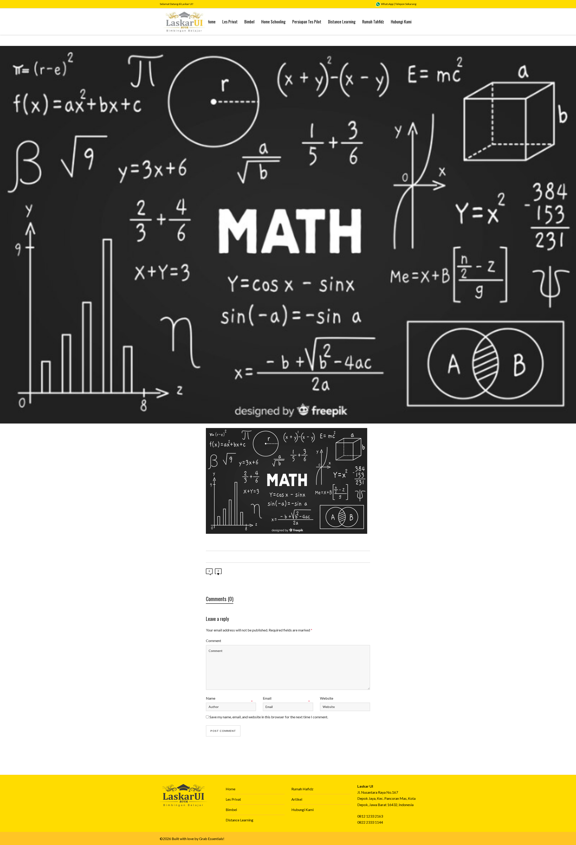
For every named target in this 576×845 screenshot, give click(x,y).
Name (210, 698)
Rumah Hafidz (302, 789)
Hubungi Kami (302, 809)
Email (267, 698)
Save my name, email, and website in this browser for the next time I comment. (268, 717)
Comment (213, 640)
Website (326, 698)
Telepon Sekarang (405, 4)
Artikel (296, 799)
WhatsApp (386, 4)
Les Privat (233, 799)
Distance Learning (239, 820)
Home (230, 789)
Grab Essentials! (211, 838)
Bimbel (231, 809)
